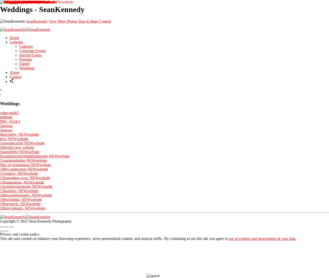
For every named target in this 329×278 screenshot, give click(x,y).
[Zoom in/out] (11, 227)
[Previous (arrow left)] (2, 231)
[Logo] (25, 217)
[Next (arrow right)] (7, 231)
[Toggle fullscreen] (7, 227)
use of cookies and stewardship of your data (262, 239)
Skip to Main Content (94, 21)
